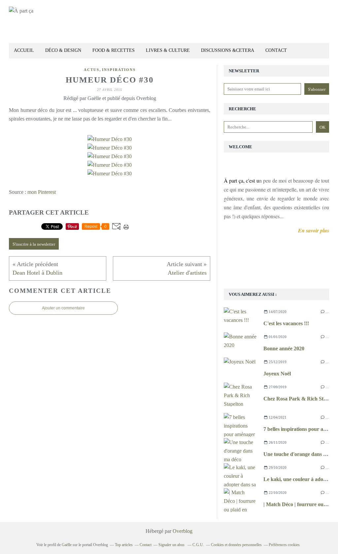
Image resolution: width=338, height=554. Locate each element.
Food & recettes (113, 50)
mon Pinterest (41, 192)
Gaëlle (67, 544)
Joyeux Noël (277, 373)
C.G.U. (198, 544)
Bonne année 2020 (283, 348)
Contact (276, 50)
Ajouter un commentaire (63, 308)
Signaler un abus (172, 544)
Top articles (124, 544)
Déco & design (63, 50)
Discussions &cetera (227, 50)
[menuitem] (24, 50)
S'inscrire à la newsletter (34, 244)
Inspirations (119, 70)
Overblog (182, 531)
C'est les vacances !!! (286, 323)
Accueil (24, 50)
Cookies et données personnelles (236, 544)
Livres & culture (168, 50)
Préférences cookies (284, 544)
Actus (91, 70)
